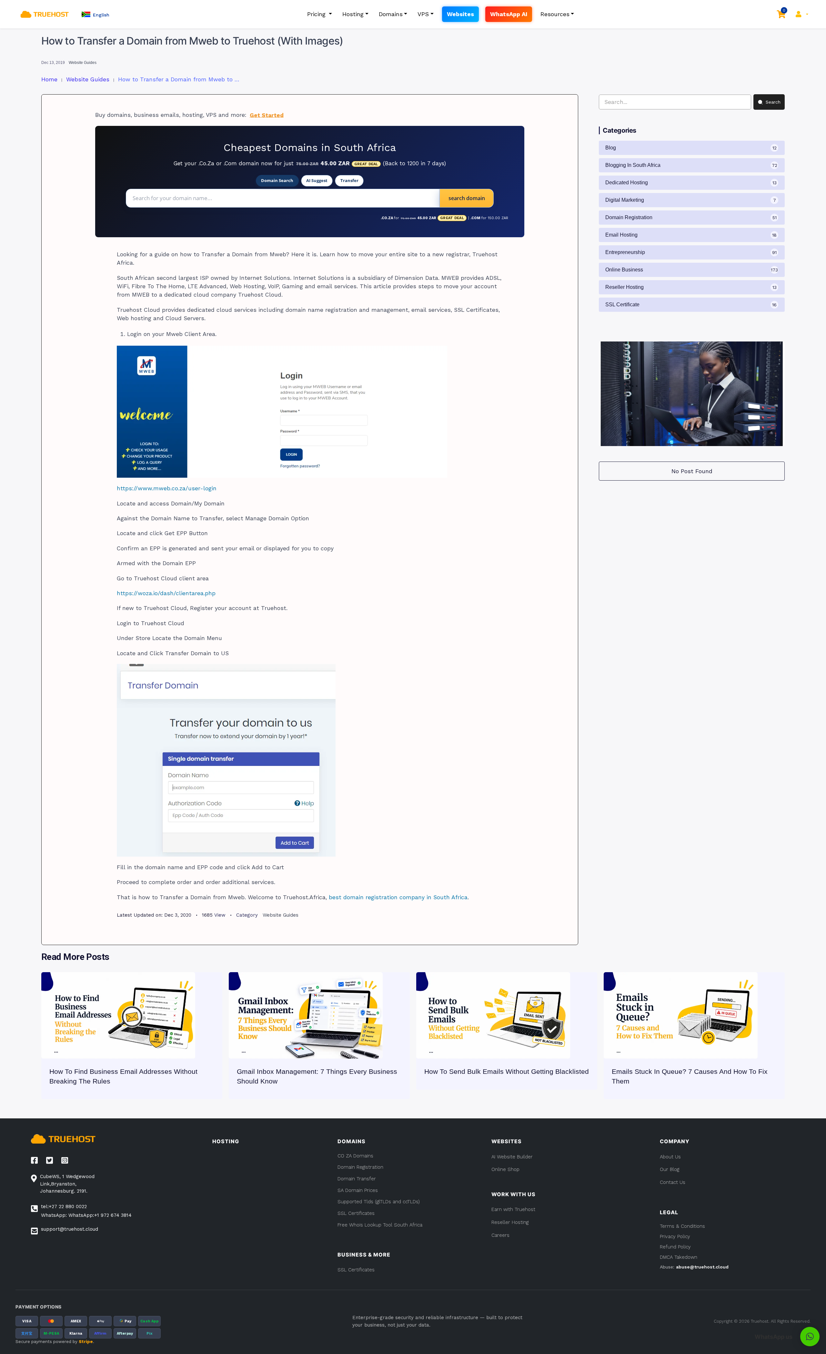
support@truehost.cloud (69, 1229)
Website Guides (82, 62)
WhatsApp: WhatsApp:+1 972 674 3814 (86, 1215)
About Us (670, 1157)
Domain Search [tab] (277, 180)
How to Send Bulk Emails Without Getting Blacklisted (506, 1071)
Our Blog (669, 1169)
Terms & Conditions (682, 1226)
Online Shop (505, 1169)
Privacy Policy (675, 1236)
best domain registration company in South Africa (398, 897)
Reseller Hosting (510, 1222)
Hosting (353, 14)
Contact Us (672, 1182)
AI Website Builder (512, 1157)
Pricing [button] (317, 14)
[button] (95, 14)
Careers (500, 1235)
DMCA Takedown (678, 1257)
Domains (391, 14)
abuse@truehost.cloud (702, 1266)
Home (49, 79)
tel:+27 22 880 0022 (64, 1206)
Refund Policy (675, 1247)
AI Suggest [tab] (316, 180)
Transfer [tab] (349, 180)
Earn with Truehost (513, 1209)
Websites (460, 14)
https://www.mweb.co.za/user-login (167, 488)
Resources (554, 14)
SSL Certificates (356, 1270)
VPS (423, 14)
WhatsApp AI (508, 14)
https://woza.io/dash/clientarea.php (166, 593)
